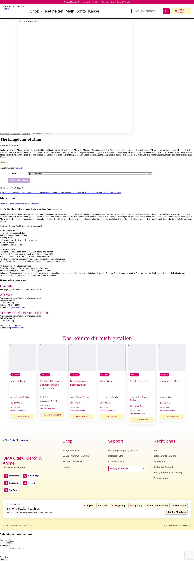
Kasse (93, 11)
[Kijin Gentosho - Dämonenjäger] (82, 357)
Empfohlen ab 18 (22, 204)
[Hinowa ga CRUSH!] (171, 357)
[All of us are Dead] (141, 357)
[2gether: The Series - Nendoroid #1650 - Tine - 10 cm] (52, 357)
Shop (34, 11)
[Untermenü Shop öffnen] (41, 11)
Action (11, 204)
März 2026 (26, 134)
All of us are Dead (139, 380)
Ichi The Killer (18, 380)
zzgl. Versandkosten (17, 410)
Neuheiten (54, 11)
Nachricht (4, 557)
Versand (18, 168)
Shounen (3, 204)
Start (2, 134)
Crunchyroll (35, 204)
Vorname (4, 540)
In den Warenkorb (19, 180)
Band (13, 173)
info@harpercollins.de (16, 307)
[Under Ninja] (112, 357)
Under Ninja (106, 380)
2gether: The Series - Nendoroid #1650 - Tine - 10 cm (51, 384)
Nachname (5, 543)
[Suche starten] (166, 11)
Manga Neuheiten (12, 134)
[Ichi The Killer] (22, 357)
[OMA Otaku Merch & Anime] (14, 11)
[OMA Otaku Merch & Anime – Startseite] (16, 446)
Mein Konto (76, 11)
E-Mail (3, 545)
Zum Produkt (22, 416)
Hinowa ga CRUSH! (170, 380)
